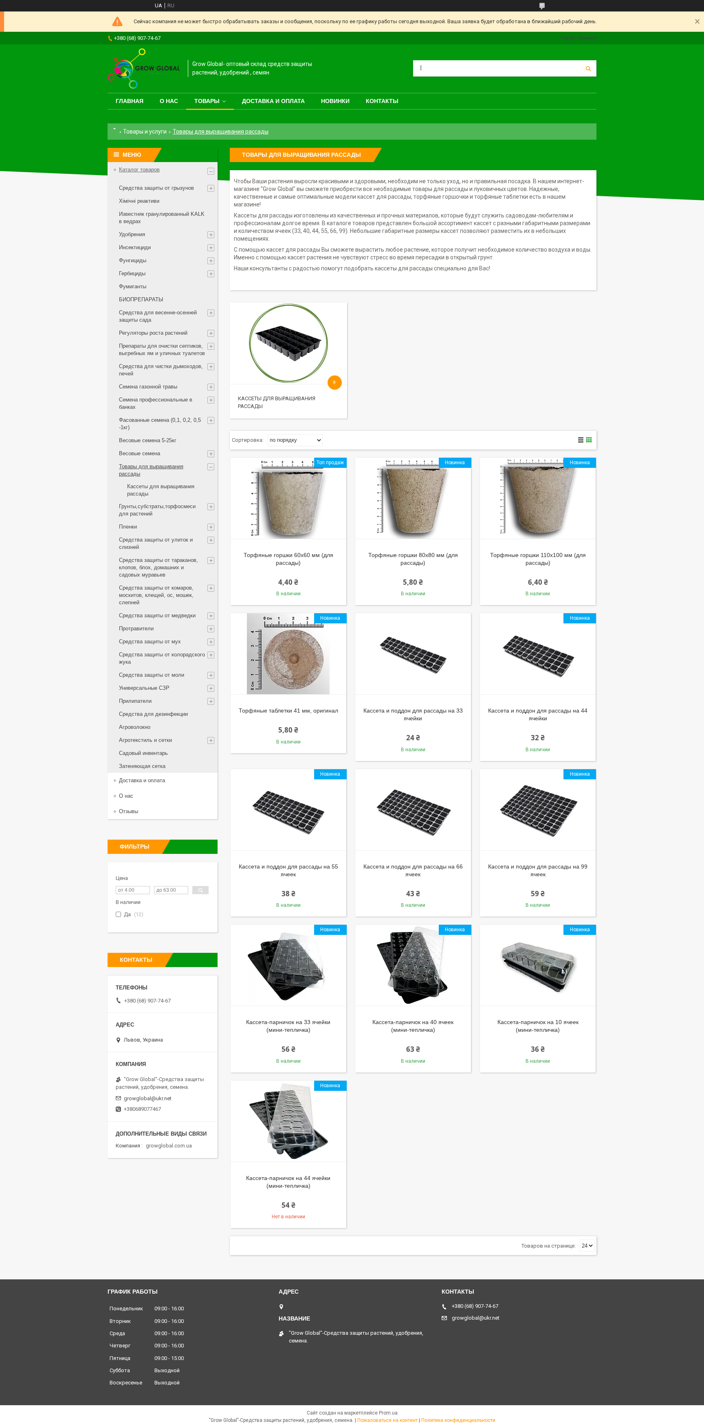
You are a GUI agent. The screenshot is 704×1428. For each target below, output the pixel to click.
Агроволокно (134, 727)
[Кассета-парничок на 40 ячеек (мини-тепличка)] (413, 965)
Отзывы (128, 811)
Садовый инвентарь (143, 753)
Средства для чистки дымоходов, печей (161, 370)
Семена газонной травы (148, 387)
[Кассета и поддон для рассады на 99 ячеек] (538, 810)
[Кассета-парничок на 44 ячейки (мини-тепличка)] (288, 1121)
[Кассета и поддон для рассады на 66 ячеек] (413, 810)
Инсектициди (135, 247)
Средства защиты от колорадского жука (162, 658)
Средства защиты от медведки (157, 615)
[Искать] (588, 68)
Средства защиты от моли (151, 675)
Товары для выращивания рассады (151, 470)
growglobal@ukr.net (148, 1098)
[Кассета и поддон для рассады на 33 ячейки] (413, 654)
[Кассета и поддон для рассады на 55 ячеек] (288, 810)
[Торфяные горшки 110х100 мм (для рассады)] (538, 498)
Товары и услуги (145, 131)
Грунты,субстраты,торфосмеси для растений (157, 510)
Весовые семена (139, 453)
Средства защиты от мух (150, 641)
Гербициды (132, 273)
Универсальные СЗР (144, 688)
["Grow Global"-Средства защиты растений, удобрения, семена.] (144, 68)
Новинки (335, 101)
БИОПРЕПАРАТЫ (141, 299)
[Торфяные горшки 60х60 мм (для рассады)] (288, 498)
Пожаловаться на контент (387, 1420)
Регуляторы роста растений (153, 333)
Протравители (136, 628)
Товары (207, 101)
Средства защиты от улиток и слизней (156, 543)
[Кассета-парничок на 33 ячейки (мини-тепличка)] (288, 965)
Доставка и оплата (273, 101)
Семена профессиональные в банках (155, 403)
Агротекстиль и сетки (145, 740)
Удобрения (132, 234)
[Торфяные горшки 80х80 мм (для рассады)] (413, 498)
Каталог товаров (139, 170)
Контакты (382, 101)
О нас (169, 101)
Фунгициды (132, 260)
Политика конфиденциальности (458, 1420)
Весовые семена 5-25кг (147, 440)
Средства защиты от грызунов (156, 188)
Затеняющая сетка (142, 766)
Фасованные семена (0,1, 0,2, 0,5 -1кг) (160, 423)
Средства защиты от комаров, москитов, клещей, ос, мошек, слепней (156, 595)
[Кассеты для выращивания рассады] (288, 343)
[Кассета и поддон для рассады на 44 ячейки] (538, 654)
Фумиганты (132, 286)
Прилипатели (135, 701)
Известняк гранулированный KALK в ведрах (162, 217)
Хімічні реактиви (139, 201)
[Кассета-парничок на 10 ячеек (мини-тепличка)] (538, 965)
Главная (129, 101)
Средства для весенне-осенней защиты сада (158, 316)
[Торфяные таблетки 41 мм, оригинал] (288, 654)
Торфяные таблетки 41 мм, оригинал (288, 710)
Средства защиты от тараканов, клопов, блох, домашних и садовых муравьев (158, 567)
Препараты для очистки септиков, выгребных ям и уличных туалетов (162, 349)
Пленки (128, 527)
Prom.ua (388, 1413)
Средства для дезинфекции (153, 714)
